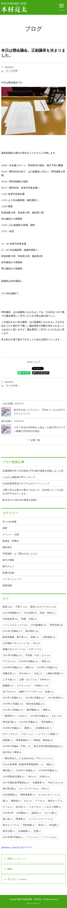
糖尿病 (16, 801)
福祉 (50, 764)
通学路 (7, 770)
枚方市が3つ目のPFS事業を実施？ (20, 500)
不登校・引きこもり (37, 655)
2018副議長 (38, 625)
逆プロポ (9, 691)
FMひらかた (55, 782)
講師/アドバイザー (30, 691)
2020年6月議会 (12, 667)
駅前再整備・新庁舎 (15, 637)
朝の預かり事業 (12, 752)
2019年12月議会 (13, 704)
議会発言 (7, 547)
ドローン (27, 734)
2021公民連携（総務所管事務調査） (23, 764)
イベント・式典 (10, 534)
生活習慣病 (10, 794)
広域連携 (24, 831)
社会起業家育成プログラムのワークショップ (25, 483)
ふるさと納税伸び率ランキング (18, 477)
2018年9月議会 (12, 728)
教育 (7, 607)
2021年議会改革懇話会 (16, 782)
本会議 (54, 825)
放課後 (7, 740)
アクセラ (9, 661)
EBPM (45, 679)
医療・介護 (29, 619)
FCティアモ (10, 734)
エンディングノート (41, 819)
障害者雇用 (27, 794)
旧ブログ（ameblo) (17, 879)
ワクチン (23, 685)
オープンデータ (28, 788)
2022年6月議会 (34, 697)
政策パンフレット (16, 858)
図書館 (8, 685)
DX (36, 643)
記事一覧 (35, 440)
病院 (29, 667)
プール (40, 801)
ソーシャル (49, 837)
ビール (7, 807)
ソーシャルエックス (15, 625)
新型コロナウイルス (43, 607)
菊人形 (7, 819)
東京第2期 (9, 788)
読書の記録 (8, 573)
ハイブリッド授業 (47, 734)
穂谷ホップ (55, 801)
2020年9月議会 (28, 661)
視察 (4, 528)
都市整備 (32, 710)
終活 (41, 825)
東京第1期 (9, 722)
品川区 (20, 807)
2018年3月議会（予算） (16, 746)
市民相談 (29, 825)
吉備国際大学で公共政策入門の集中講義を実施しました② (32, 471)
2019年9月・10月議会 (15, 813)
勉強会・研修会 (10, 541)
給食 (49, 691)
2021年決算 (55, 697)
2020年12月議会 (47, 667)
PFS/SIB (25, 673)
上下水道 (9, 679)
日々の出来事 (11, 71)
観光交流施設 (35, 704)
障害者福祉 (23, 740)
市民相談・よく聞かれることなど (20, 553)
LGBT (22, 716)
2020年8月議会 (48, 770)
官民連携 (47, 722)
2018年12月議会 (25, 770)
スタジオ (35, 807)
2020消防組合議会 (13, 776)
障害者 (20, 819)
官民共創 (56, 625)
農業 (28, 728)
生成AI (44, 776)
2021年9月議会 (12, 655)
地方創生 (31, 631)
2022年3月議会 (12, 631)
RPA (45, 788)
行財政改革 (10, 619)
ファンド (33, 837)
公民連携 (48, 637)
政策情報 (7, 585)
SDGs (32, 776)
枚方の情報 (8, 560)
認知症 (36, 813)
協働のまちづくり (14, 649)
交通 (37, 831)
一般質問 (9, 716)
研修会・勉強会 (43, 740)
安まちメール (11, 825)
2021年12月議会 (13, 710)
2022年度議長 (12, 613)
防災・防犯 (47, 613)
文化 (38, 673)
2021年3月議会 (12, 697)
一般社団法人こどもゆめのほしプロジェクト (27, 758)
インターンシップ (11, 579)
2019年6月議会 (39, 716)
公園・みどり (28, 679)
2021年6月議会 (28, 722)
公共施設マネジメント (16, 643)
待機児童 (9, 673)
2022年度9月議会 (13, 837)
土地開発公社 (43, 728)
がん (27, 801)
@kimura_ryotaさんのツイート (17, 847)
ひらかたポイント (49, 794)
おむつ (57, 716)
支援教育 (38, 782)
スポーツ (34, 649)
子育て (21, 607)
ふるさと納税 (52, 807)
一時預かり (40, 685)
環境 (46, 661)
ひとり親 (51, 813)
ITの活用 (30, 613)
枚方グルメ (8, 566)
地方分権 (9, 831)
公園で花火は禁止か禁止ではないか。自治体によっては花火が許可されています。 (32, 492)
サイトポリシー (33, 903)
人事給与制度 (54, 673)
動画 (9, 869)
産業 (35, 637)
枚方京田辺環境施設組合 (48, 746)
